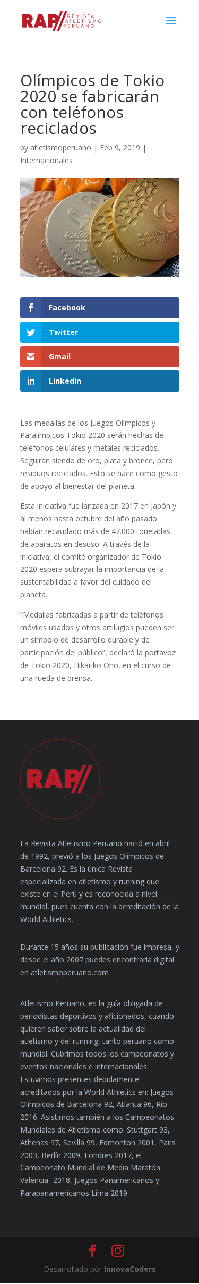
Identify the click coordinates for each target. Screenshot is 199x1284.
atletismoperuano (60, 147)
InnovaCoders (130, 1269)
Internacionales (46, 160)
